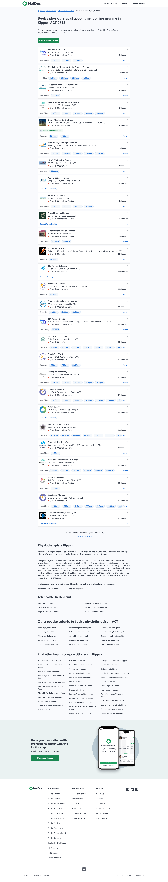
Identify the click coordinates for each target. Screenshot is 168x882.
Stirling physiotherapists (47, 640)
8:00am (53, 365)
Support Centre (78, 818)
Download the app (45, 758)
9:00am (66, 113)
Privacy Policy (102, 813)
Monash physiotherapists (110, 640)
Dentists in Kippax (76, 682)
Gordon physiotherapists (110, 644)
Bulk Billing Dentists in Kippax (49, 671)
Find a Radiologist (55, 838)
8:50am (55, 400)
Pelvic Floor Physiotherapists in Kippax (115, 677)
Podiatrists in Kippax (108, 682)
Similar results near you (84, 536)
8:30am (53, 78)
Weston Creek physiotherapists (113, 632)
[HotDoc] (31, 3)
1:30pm (55, 383)
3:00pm (89, 113)
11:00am (66, 60)
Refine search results (48, 40)
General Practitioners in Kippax (81, 698)
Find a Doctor (54, 794)
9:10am (100, 506)
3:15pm (78, 206)
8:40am (78, 506)
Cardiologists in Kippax (77, 661)
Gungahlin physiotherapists (79, 636)
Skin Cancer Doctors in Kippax (112, 701)
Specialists (76, 809)
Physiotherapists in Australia (47, 11)
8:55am (65, 347)
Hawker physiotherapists (110, 628)
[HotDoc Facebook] (128, 789)
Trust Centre (101, 818)
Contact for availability (48, 189)
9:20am (98, 347)
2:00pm (111, 400)
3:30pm (100, 113)
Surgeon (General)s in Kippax (112, 709)
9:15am (87, 347)
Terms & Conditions (104, 809)
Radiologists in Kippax (109, 690)
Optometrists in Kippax (110, 665)
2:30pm (55, 206)
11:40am (99, 400)
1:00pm (86, 78)
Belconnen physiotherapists (79, 632)
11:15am (88, 154)
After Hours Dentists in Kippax (49, 661)
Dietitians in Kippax (76, 690)
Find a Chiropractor (56, 813)
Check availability (46, 277)
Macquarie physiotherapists (48, 644)
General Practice (79, 794)
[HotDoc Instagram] (136, 789)
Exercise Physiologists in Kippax (81, 694)
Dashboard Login (79, 813)
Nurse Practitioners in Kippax (80, 713)
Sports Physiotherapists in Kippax (113, 705)
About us (100, 794)
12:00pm (77, 113)
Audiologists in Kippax (46, 710)
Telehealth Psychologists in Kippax (50, 697)
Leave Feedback (54, 858)
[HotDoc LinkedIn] (132, 789)
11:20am (75, 365)
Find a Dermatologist (57, 833)
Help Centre (53, 853)
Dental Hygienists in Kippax (79, 673)
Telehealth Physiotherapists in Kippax (52, 693)
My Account (53, 848)
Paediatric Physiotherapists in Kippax (115, 673)
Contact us (101, 804)
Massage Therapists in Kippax (80, 702)
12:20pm (53, 294)
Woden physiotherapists (47, 636)
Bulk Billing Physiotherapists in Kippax (52, 682)
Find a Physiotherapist (57, 804)
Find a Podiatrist (55, 809)
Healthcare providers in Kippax (112, 713)
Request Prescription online (48, 612)
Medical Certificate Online (47, 607)
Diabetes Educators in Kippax (80, 686)
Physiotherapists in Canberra (48, 589)
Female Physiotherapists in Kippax (50, 706)
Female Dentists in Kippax (47, 701)
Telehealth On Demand (46, 603)
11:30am (77, 60)
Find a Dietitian (54, 823)
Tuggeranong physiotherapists (112, 636)
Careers (99, 799)
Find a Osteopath (55, 828)
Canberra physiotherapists (79, 640)
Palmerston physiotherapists (80, 628)
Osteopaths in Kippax (109, 669)
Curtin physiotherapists (46, 632)
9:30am (55, 60)
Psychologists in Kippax (110, 686)
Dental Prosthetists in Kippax (80, 677)
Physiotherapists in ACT (66, 11)
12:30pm (75, 78)
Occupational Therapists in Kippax (114, 661)
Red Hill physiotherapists (47, 628)
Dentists (75, 804)
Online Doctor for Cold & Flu (96, 607)
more (125, 60)
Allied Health (77, 799)
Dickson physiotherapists (78, 644)
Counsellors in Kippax (77, 669)
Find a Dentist (54, 799)
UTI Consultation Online (94, 612)
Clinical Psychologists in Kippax (81, 665)
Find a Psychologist (56, 818)
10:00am (55, 242)
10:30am (64, 78)
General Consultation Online (96, 603)
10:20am (110, 506)
